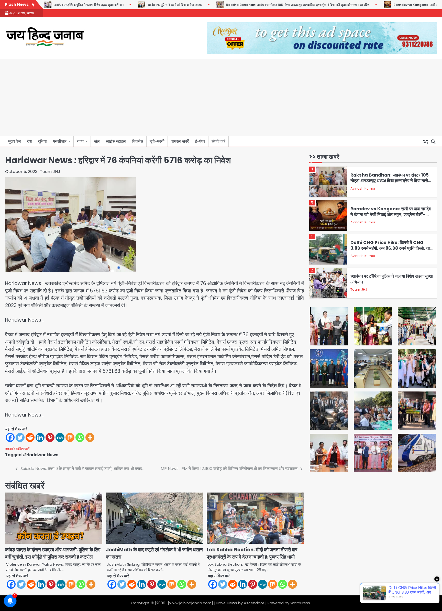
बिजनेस (137, 141)
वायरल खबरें (180, 141)
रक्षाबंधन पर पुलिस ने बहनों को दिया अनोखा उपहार (162, 5)
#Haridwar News (40, 455)
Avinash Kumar (362, 188)
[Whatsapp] (79, 437)
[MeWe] (60, 437)
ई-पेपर (200, 141)
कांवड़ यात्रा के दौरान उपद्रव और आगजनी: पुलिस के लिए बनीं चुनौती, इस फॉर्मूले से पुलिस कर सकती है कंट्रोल (52, 553)
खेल (97, 141)
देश (29, 141)
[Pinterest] (50, 437)
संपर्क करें (218, 141)
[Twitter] (20, 437)
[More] (89, 437)
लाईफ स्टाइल (116, 141)
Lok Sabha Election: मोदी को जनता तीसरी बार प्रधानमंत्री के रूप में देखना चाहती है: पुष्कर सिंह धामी (252, 553)
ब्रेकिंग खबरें (22, 448)
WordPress (300, 603)
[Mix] (69, 437)
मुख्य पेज (14, 141)
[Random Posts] (425, 141)
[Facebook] (10, 437)
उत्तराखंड (10, 448)
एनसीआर (60, 141)
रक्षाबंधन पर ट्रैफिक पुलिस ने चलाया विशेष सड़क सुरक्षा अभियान (75, 5)
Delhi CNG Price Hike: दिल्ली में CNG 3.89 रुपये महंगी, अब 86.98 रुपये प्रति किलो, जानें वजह (391, 248)
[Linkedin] (40, 437)
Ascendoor (254, 603)
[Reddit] (30, 437)
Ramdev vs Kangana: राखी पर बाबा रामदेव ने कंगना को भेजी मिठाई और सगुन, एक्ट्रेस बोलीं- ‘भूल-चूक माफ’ (390, 214)
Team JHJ (50, 171)
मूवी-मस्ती (157, 141)
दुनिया (42, 141)
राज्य (80, 141)
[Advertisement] (221, 98)
